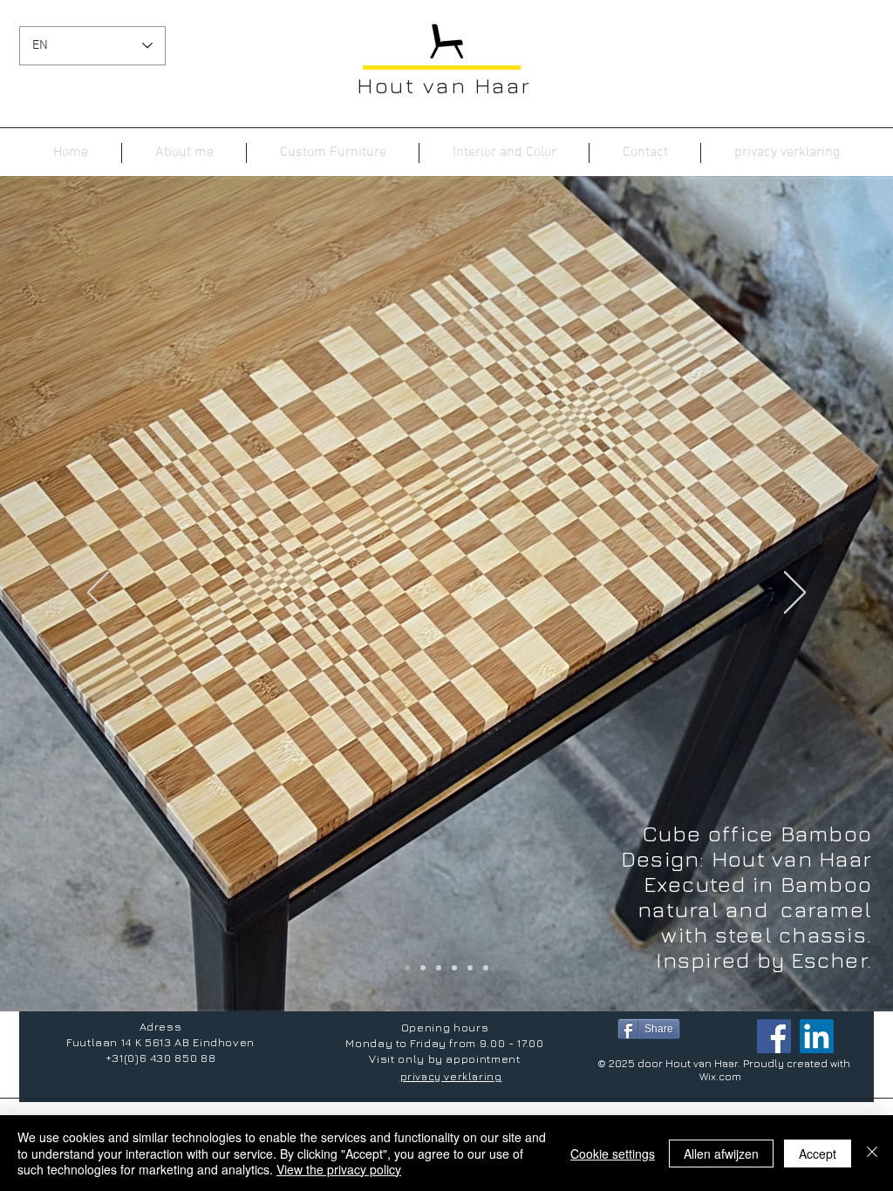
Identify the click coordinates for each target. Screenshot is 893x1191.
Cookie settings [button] (612, 1153)
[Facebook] (774, 1036)
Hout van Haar (444, 85)
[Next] (795, 593)
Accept (817, 1153)
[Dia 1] (407, 967)
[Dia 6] (423, 967)
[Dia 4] (485, 967)
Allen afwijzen (721, 1153)
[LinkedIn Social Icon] (817, 1036)
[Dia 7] (470, 967)
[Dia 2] (438, 967)
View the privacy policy (338, 1169)
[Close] (872, 1153)
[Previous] (98, 593)
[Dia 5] (454, 967)
